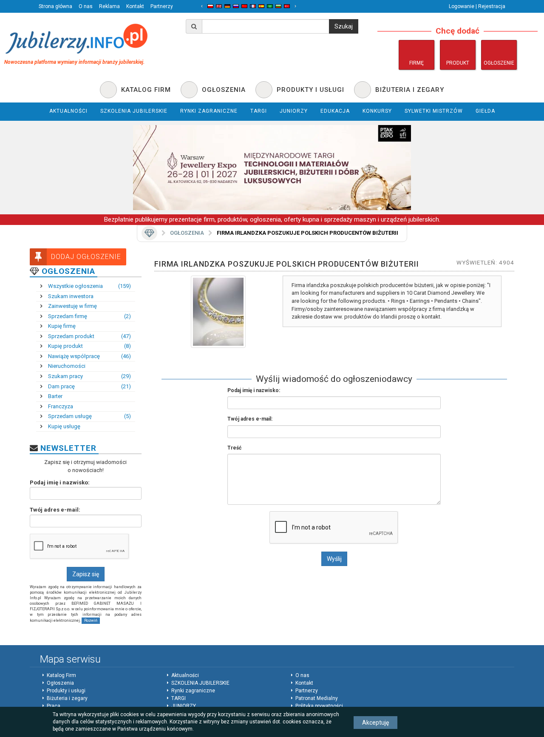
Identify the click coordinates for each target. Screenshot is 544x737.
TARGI (178, 698)
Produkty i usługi (66, 691)
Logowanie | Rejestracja (477, 6)
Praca (53, 706)
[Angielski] (219, 6)
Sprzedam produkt (89, 336)
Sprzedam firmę (89, 316)
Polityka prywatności (319, 706)
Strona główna (55, 6)
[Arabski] (270, 6)
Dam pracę (89, 386)
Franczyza (60, 406)
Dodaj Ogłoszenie (86, 257)
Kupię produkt (89, 346)
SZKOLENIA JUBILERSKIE (200, 683)
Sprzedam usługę (89, 416)
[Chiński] (244, 6)
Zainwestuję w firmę (72, 306)
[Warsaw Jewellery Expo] (272, 167)
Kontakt (135, 6)
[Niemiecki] (227, 6)
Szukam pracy (89, 376)
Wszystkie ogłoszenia (89, 286)
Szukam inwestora (70, 296)
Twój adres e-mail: (55, 510)
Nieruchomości (66, 366)
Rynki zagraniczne (193, 691)
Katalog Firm (61, 675)
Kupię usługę (63, 426)
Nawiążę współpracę (89, 356)
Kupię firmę (61, 326)
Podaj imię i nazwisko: (60, 482)
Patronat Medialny (316, 698)
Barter (54, 396)
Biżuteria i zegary (67, 698)
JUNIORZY (183, 706)
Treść (234, 448)
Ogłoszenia (187, 233)
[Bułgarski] (278, 6)
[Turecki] (287, 6)
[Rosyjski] (236, 6)
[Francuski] (253, 6)
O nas (86, 6)
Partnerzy (161, 6)
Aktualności (185, 675)
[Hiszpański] (261, 6)
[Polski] (210, 6)
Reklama (109, 6)
